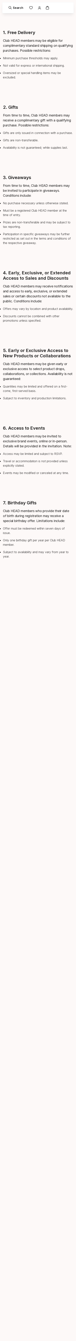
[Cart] (47, 8)
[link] (31, 8)
